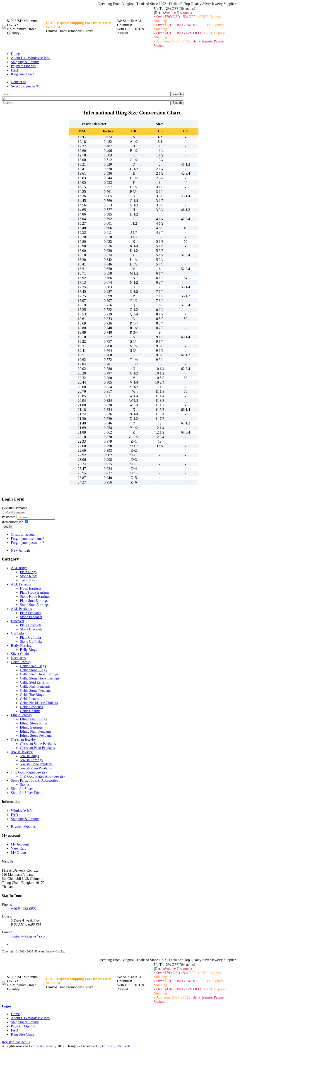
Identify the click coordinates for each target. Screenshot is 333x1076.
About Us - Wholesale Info (30, 58)
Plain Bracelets (30, 625)
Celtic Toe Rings (32, 695)
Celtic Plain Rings (33, 666)
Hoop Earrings (30, 588)
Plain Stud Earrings (34, 600)
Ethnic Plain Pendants (35, 731)
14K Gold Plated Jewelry (29, 772)
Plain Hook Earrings (34, 592)
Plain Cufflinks (30, 637)
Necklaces (18, 658)
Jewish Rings (29, 756)
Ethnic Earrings (31, 727)
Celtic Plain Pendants (35, 686)
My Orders (19, 852)
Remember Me (12, 522)
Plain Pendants (30, 613)
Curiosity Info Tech (116, 1046)
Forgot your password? (27, 543)
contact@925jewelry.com (29, 936)
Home (15, 54)
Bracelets (17, 621)
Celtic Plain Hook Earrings (39, 674)
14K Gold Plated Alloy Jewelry (42, 776)
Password (9, 517)
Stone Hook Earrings (35, 596)
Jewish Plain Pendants (36, 768)
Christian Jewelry (23, 739)
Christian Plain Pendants (37, 748)
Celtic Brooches (31, 707)
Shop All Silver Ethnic (27, 793)
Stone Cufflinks (31, 641)
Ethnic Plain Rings (33, 719)
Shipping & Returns (25, 62)
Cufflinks (17, 633)
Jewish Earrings (31, 760)
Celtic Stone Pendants (35, 690)
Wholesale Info (22, 811)
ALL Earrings (21, 584)
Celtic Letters (29, 699)
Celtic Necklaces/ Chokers (39, 703)
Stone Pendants (31, 617)
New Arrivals (20, 550)
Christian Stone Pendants (38, 744)
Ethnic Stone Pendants (36, 735)
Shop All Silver (22, 789)
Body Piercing (21, 645)
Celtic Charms (30, 711)
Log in (8, 526)
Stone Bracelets (31, 629)
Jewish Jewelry (22, 752)
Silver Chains (20, 654)
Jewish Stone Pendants (36, 764)
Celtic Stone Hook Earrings (39, 678)
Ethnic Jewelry (21, 715)
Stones (24, 784)
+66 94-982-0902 (23, 908)
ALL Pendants (21, 609)
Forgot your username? (27, 538)
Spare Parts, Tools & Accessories (34, 780)
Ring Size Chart (22, 74)
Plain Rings (28, 572)
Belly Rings (28, 650)
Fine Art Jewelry (44, 1046)
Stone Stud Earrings (34, 605)
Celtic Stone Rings (33, 670)
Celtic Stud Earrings (34, 682)
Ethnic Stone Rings (34, 723)
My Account (20, 844)
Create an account (23, 534)
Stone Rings (28, 576)
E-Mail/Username (14, 508)
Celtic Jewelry (21, 662)
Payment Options (23, 66)
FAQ (14, 70)
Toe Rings (27, 580)
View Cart (18, 848)
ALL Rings (19, 568)
